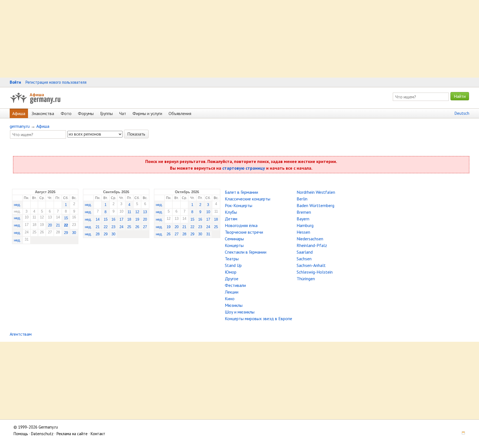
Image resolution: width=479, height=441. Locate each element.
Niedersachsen (310, 238)
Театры (232, 258)
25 (129, 227)
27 (145, 227)
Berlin (302, 199)
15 (66, 218)
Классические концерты (247, 199)
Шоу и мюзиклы (239, 312)
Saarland (305, 252)
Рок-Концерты (238, 205)
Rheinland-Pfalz (312, 245)
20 (50, 225)
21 (58, 225)
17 (121, 219)
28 (98, 234)
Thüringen (306, 278)
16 (113, 219)
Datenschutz (42, 433)
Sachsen (304, 258)
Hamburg (305, 225)
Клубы (231, 212)
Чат (122, 113)
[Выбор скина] (461, 433)
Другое (231, 278)
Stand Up (233, 265)
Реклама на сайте (72, 433)
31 (208, 234)
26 (137, 227)
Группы (106, 113)
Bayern (303, 218)
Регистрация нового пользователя (56, 82)
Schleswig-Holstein (315, 272)
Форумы (86, 113)
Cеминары (234, 238)
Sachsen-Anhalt (311, 265)
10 (208, 212)
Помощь (21, 433)
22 (66, 225)
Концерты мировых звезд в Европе (258, 318)
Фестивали (235, 285)
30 (74, 233)
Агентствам (21, 334)
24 (121, 227)
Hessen (303, 232)
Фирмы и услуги (147, 113)
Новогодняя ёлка (241, 225)
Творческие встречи (244, 232)
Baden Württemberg (315, 205)
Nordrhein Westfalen (316, 192)
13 (145, 212)
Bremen (304, 212)
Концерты (234, 245)
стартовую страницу (243, 168)
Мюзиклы (234, 305)
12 (137, 212)
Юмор (230, 272)
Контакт (98, 433)
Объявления (180, 113)
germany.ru (20, 126)
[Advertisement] (166, 39)
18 (129, 219)
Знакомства (43, 113)
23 (113, 227)
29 (66, 233)
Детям (231, 218)
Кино (230, 298)
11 (129, 212)
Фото (66, 113)
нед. (17, 205)
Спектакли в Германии (245, 252)
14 (98, 219)
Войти (15, 82)
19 (137, 219)
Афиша (37, 94)
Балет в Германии (241, 192)
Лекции (231, 292)
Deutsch (462, 113)
